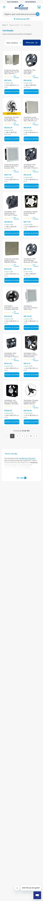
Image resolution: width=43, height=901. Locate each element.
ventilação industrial (27, 458)
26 (31, 436)
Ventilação (27, 25)
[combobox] (21, 13)
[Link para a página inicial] (4, 25)
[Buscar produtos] (37, 14)
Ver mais (20, 478)
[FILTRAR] (32, 42)
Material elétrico (14, 25)
